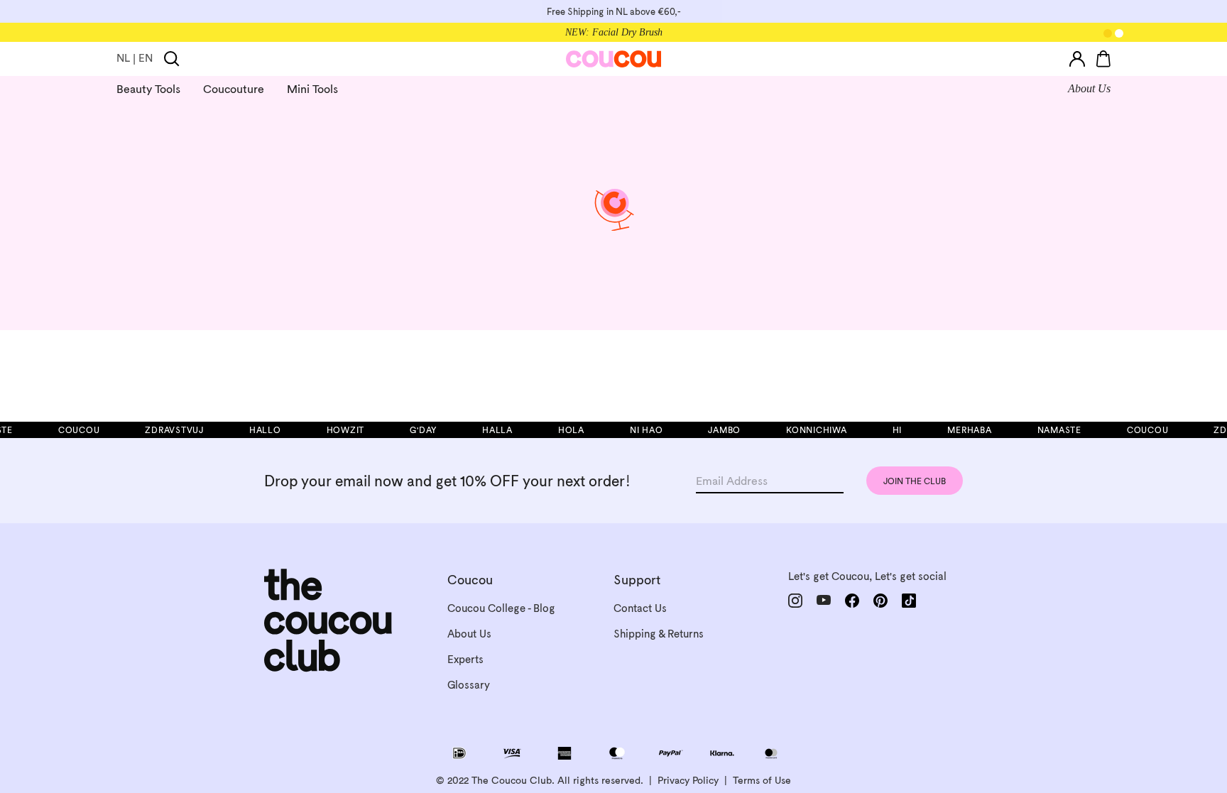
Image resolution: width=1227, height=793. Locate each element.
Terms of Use (762, 780)
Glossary (468, 684)
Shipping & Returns (659, 633)
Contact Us (640, 608)
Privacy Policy (688, 780)
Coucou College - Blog (501, 608)
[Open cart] (1103, 58)
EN (145, 58)
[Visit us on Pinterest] (880, 600)
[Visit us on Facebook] (852, 601)
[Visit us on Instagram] (795, 601)
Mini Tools (312, 89)
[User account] (1077, 59)
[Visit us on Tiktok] (909, 601)
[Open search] (171, 59)
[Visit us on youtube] (824, 600)
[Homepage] (614, 58)
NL (123, 58)
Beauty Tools (148, 89)
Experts (465, 659)
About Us (1089, 88)
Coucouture (233, 89)
